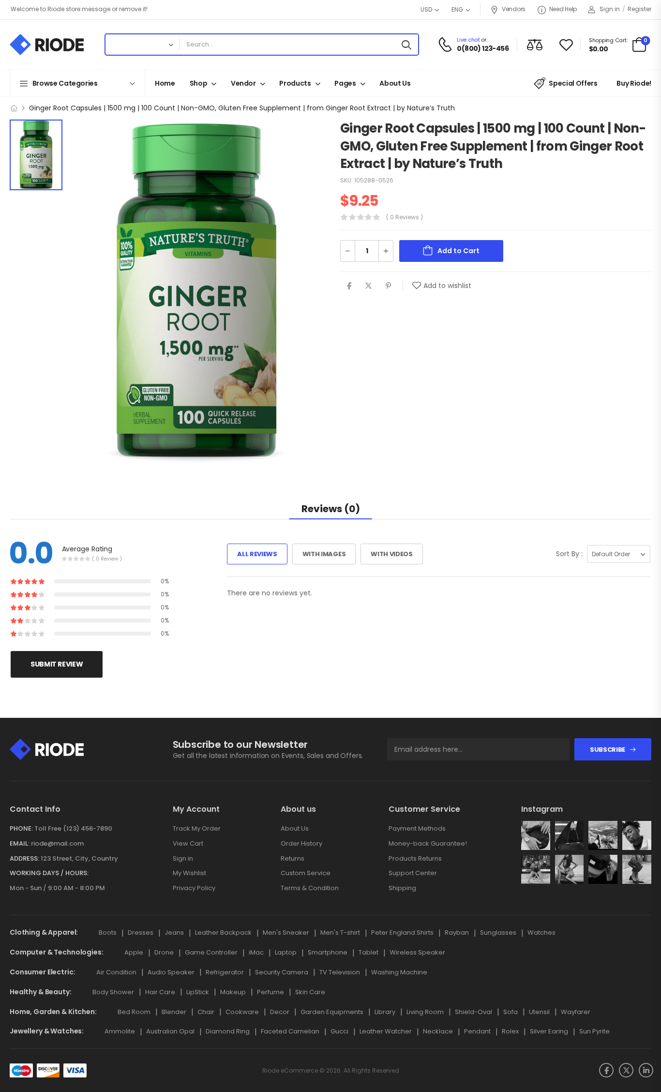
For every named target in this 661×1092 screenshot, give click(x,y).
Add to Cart (458, 251)
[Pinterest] (388, 285)
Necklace (438, 1031)
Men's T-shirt (340, 932)
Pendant (477, 1031)
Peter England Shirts (402, 932)
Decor (279, 1011)
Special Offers (573, 83)
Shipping (402, 888)
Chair (205, 1011)
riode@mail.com (57, 843)
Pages (345, 83)
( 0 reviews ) (404, 217)
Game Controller (211, 952)
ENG (457, 9)
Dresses (140, 932)
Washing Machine (399, 972)
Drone (164, 952)
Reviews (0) (330, 509)
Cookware (242, 1011)
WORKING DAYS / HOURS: (49, 873)
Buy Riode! (633, 83)
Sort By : (569, 554)
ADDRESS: (24, 858)
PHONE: (21, 828)
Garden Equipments (331, 1011)
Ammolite (120, 1031)
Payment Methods (417, 828)
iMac (256, 952)
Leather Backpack (223, 932)
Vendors (514, 9)
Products (295, 83)
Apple (133, 952)
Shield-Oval (473, 1011)
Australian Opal (170, 1031)
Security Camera (281, 972)
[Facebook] (349, 285)
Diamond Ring (228, 1031)
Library (385, 1011)
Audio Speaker (171, 972)
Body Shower (113, 992)
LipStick (197, 992)
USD (426, 9)
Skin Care (310, 992)
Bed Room (134, 1011)
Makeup (233, 992)
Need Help (563, 9)
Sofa (510, 1011)
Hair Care (160, 992)
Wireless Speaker (417, 952)
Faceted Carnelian (290, 1031)
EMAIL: (20, 843)
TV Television (339, 972)
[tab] (330, 508)
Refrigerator (225, 972)
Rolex (510, 1031)
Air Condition (116, 972)
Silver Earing (549, 1031)
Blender (174, 1011)
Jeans (174, 932)
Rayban (457, 932)
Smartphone (327, 952)
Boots (108, 932)
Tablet (368, 952)
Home (165, 83)
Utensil (539, 1011)
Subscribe (607, 749)
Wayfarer (575, 1011)
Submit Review (56, 664)
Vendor (243, 83)
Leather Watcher (386, 1031)
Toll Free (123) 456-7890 (73, 828)
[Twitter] (368, 285)
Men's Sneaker (286, 932)
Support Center (413, 873)
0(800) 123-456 (483, 49)
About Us (394, 83)
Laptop (286, 952)
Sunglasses (498, 932)
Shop (199, 83)
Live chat (468, 40)
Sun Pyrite (594, 1031)
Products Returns (415, 858)
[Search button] (408, 44)
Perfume (270, 992)
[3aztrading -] (47, 44)
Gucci (339, 1031)
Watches (541, 932)
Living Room (425, 1011)
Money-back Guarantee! (428, 843)
